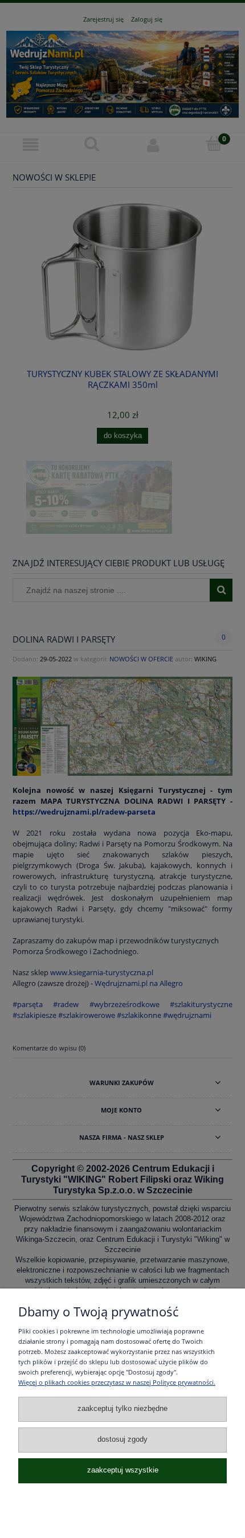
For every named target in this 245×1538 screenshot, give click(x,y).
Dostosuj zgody (122, 1439)
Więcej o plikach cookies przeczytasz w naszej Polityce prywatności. (116, 1382)
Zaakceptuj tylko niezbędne (122, 1409)
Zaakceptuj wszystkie (122, 1470)
